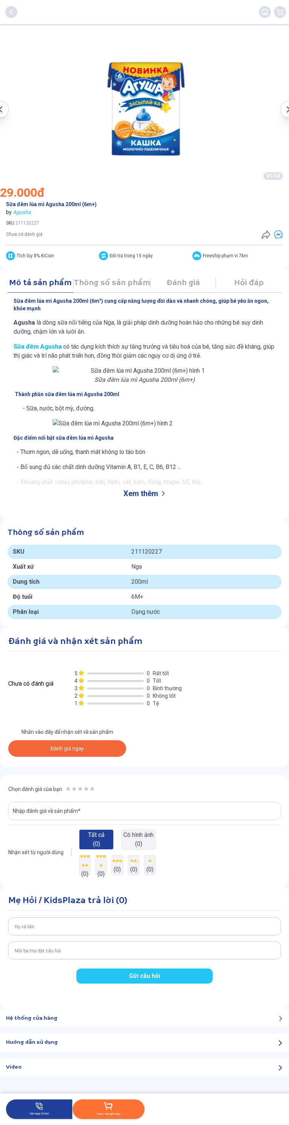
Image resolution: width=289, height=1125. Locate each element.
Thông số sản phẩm (112, 283)
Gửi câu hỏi (144, 975)
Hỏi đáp (249, 283)
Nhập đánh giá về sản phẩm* (47, 811)
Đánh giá (183, 283)
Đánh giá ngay (67, 748)
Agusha (22, 212)
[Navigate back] (11, 12)
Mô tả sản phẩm (40, 283)
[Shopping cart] (280, 12)
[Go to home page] (265, 12)
